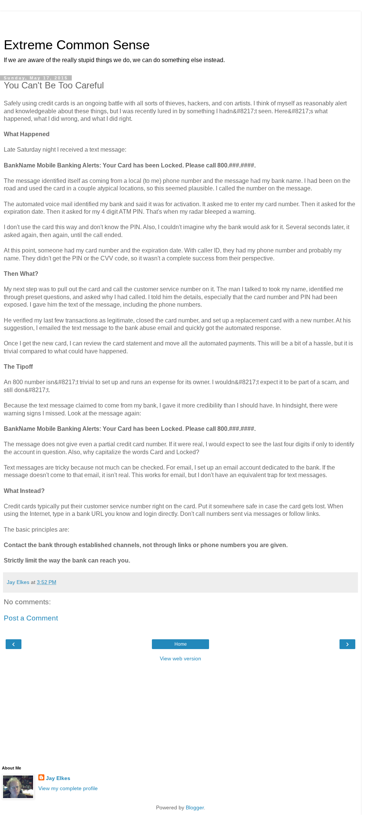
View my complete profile (68, 788)
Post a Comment (31, 618)
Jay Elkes (58, 778)
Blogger (195, 807)
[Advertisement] (180, 20)
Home (180, 644)
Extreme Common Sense (77, 45)
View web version (180, 658)
